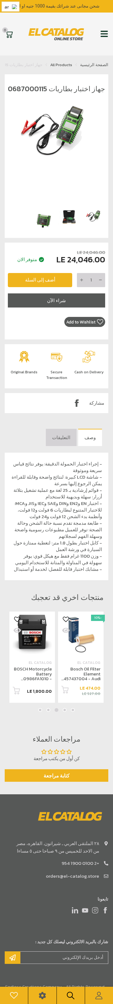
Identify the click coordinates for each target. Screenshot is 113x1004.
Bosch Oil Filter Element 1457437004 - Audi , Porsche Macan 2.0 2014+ (81, 679)
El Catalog (88, 662)
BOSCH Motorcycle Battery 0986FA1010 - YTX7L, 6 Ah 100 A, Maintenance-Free (33, 679)
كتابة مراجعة (57, 775)
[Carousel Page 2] (65, 710)
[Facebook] (76, 403)
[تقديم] (12, 957)
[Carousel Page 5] (40, 710)
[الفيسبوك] (105, 910)
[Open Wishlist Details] (14, 995)
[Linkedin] (75, 910)
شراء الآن (56, 300)
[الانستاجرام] (95, 910)
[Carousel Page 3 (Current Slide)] (56, 710)
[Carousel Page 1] (73, 710)
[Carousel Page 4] (48, 710)
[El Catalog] (56, 34)
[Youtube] (85, 910)
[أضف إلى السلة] (65, 691)
